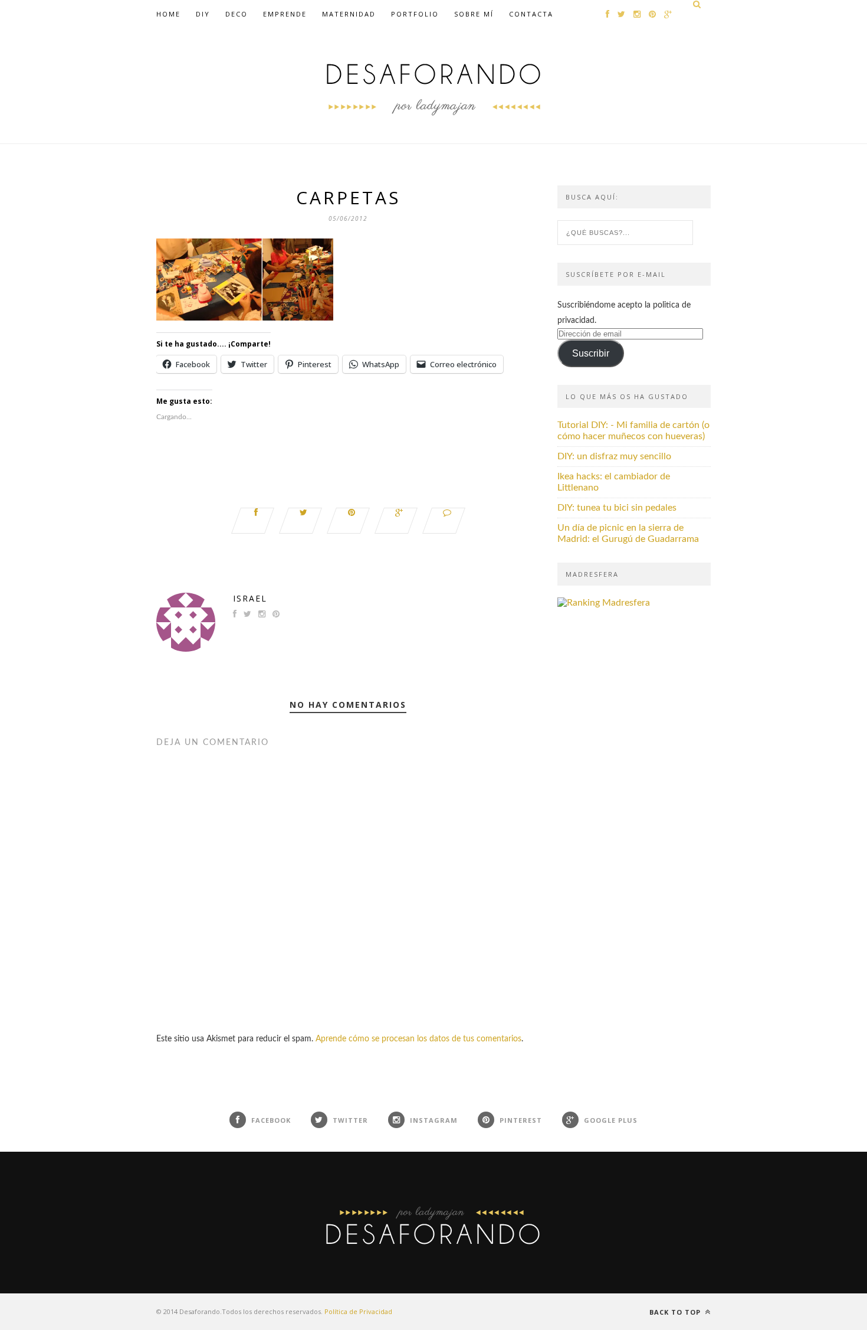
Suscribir (590, 353)
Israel (250, 598)
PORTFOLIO (415, 13)
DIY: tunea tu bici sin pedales (616, 507)
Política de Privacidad (358, 1311)
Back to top (676, 1312)
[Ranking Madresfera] (603, 602)
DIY (203, 13)
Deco (236, 13)
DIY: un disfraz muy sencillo (614, 456)
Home (168, 13)
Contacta (531, 13)
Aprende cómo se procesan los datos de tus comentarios (418, 1039)
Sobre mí (474, 13)
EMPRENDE (285, 13)
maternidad (349, 13)
